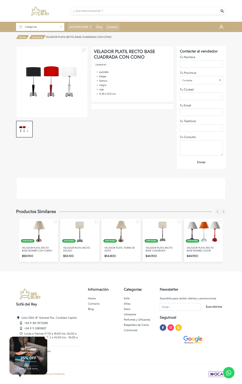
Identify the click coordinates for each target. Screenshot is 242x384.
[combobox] (201, 80)
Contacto (94, 303)
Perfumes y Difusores (137, 319)
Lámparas (37, 37)
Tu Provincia (188, 73)
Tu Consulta (188, 137)
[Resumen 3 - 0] (55, 222)
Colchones (130, 330)
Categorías (31, 26)
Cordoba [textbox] (187, 80)
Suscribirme (214, 306)
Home (22, 37)
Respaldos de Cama (136, 324)
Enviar (201, 162)
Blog (91, 309)
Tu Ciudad (187, 89)
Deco (127, 309)
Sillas (127, 303)
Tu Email (185, 105)
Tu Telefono (188, 121)
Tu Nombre (187, 57)
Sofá (127, 298)
